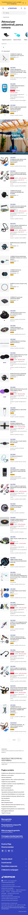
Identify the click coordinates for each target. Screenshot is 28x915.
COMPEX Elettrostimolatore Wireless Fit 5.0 (17, 86)
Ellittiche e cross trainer (7, 775)
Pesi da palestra (5, 798)
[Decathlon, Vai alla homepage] (12, 8)
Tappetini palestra (6, 39)
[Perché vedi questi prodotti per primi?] (2, 51)
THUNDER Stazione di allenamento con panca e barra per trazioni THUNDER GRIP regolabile (18, 709)
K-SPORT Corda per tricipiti (17, 651)
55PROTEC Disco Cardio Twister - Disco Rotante (18, 441)
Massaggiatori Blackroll (7, 810)
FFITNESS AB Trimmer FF (16, 456)
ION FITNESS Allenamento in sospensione (17, 605)
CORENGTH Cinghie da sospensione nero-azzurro (17, 54)
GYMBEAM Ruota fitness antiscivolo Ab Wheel (16, 506)
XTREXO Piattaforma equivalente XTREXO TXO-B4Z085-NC (17, 329)
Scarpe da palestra (6, 787)
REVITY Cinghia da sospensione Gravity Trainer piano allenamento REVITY (18, 108)
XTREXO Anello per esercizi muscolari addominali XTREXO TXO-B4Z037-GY (18, 638)
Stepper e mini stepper (7, 785)
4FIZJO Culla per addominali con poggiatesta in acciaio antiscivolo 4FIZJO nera (18, 227)
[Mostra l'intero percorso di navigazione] (2, 17)
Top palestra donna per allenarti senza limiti (12, 792)
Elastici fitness (17, 39)
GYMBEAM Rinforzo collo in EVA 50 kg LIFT (18, 410)
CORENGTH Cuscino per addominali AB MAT (16, 298)
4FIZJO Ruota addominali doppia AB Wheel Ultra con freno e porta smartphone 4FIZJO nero (18, 689)
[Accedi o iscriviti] (21, 8)
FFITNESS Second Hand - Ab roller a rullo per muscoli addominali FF (17, 726)
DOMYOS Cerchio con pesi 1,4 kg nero (18, 284)
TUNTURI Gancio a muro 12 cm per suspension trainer (18, 313)
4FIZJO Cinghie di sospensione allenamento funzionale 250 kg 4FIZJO (18, 174)
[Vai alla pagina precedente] (9, 740)
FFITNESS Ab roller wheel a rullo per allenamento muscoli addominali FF (18, 161)
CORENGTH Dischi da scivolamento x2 (15, 270)
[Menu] (3, 8)
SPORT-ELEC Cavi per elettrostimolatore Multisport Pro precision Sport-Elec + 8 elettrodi (18, 576)
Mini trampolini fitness (7, 802)
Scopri (14, 150)
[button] (26, 95)
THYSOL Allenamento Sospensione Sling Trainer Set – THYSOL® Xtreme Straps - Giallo (18, 71)
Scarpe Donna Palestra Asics (8, 806)
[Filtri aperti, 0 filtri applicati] (3, 47)
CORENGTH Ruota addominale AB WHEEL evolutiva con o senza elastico (18, 258)
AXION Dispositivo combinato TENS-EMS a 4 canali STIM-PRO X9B (18, 471)
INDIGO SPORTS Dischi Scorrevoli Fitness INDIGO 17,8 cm (18, 355)
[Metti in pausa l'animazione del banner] (23, 3)
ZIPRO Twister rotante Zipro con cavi (18, 539)
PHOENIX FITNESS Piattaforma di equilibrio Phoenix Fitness (18, 520)
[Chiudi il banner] (25, 3)
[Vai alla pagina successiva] (19, 740)
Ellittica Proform (5, 800)
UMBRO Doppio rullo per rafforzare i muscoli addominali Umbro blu (18, 561)
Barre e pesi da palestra (7, 790)
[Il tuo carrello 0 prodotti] (25, 8)
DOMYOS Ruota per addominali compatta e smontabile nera (18, 374)
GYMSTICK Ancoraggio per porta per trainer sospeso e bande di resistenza (18, 623)
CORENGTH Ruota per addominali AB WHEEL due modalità (17, 192)
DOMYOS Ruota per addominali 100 (18, 243)
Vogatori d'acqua (5, 813)
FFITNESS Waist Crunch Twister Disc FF (18, 591)
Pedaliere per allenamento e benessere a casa (13, 773)
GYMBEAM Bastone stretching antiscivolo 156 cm (18, 341)
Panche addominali (6, 777)
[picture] (4, 58)
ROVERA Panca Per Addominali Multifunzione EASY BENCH (18, 206)
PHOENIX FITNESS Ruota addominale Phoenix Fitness (17, 424)
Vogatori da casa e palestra (8, 781)
